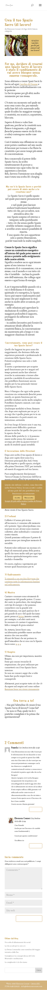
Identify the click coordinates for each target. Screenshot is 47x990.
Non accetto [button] (28, 498)
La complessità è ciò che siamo (16, 962)
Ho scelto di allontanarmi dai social (17, 942)
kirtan (21, 616)
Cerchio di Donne (28, 84)
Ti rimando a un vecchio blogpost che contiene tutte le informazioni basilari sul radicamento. (22, 581)
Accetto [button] (17, 498)
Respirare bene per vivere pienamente (22, 689)
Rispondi (35, 809)
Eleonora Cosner (13, 29)
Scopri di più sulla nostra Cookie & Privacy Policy (23, 502)
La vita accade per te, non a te (15, 946)
